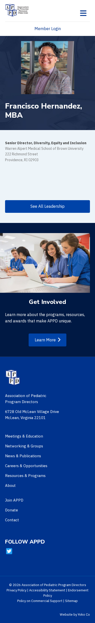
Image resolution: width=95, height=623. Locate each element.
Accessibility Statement (47, 590)
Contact (12, 519)
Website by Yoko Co (75, 614)
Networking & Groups (24, 446)
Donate (11, 510)
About (10, 485)
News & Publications (23, 455)
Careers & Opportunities (26, 465)
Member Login (47, 28)
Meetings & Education (24, 436)
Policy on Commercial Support (39, 601)
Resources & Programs (25, 475)
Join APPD (14, 500)
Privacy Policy (16, 590)
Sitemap (71, 601)
